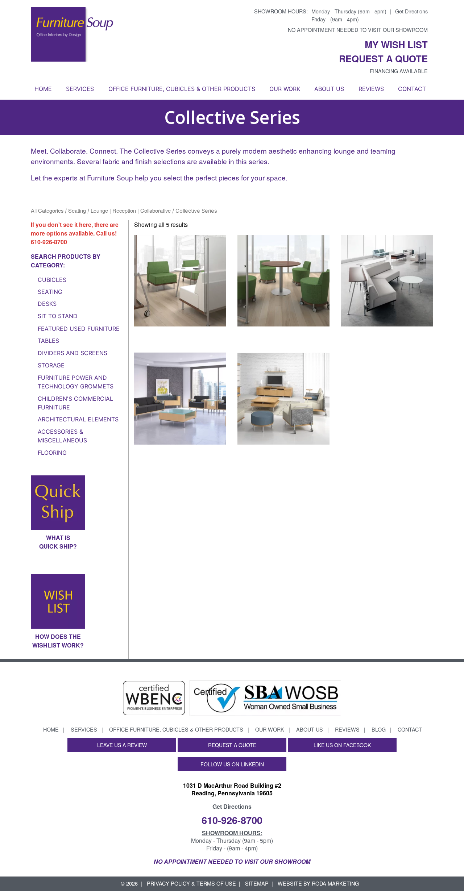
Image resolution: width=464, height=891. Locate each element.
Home (43, 88)
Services (80, 88)
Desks (47, 303)
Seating (77, 210)
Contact (412, 88)
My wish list (396, 44)
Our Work (284, 88)
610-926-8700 (49, 242)
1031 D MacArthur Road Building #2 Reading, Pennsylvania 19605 (232, 789)
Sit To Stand (58, 316)
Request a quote (383, 58)
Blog (379, 729)
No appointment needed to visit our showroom (358, 29)
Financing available (399, 71)
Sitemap (257, 883)
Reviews (371, 88)
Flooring (52, 452)
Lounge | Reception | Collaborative (131, 210)
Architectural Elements (78, 419)
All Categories (47, 210)
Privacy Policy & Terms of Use (191, 883)
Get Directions (411, 11)
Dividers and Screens (72, 353)
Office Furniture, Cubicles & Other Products (181, 88)
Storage (51, 365)
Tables (48, 340)
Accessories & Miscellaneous (62, 436)
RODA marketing (335, 883)
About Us (329, 88)
